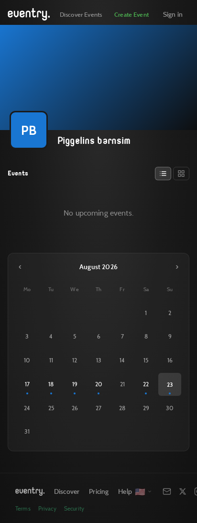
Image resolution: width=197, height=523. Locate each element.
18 (51, 384)
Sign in (173, 14)
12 (74, 360)
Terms (23, 508)
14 (122, 360)
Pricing (99, 491)
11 (51, 360)
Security (74, 508)
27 (98, 408)
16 (170, 360)
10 (27, 360)
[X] (182, 491)
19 (74, 384)
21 (122, 384)
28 (122, 408)
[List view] (163, 173)
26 (75, 408)
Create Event (131, 14)
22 (146, 384)
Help (125, 491)
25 (51, 408)
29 (146, 408)
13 (98, 360)
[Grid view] (181, 173)
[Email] (167, 491)
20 (98, 384)
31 (27, 431)
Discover (66, 491)
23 (170, 384)
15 (145, 360)
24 (27, 408)
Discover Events (81, 14)
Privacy (47, 508)
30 (170, 408)
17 (27, 384)
